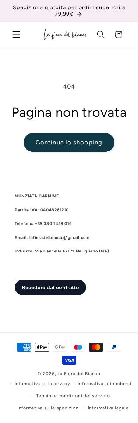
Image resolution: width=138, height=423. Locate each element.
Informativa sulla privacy (42, 383)
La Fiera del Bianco (78, 373)
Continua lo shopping (69, 142)
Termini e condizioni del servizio (73, 395)
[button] (16, 34)
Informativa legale (108, 408)
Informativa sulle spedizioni (48, 408)
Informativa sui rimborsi (104, 383)
